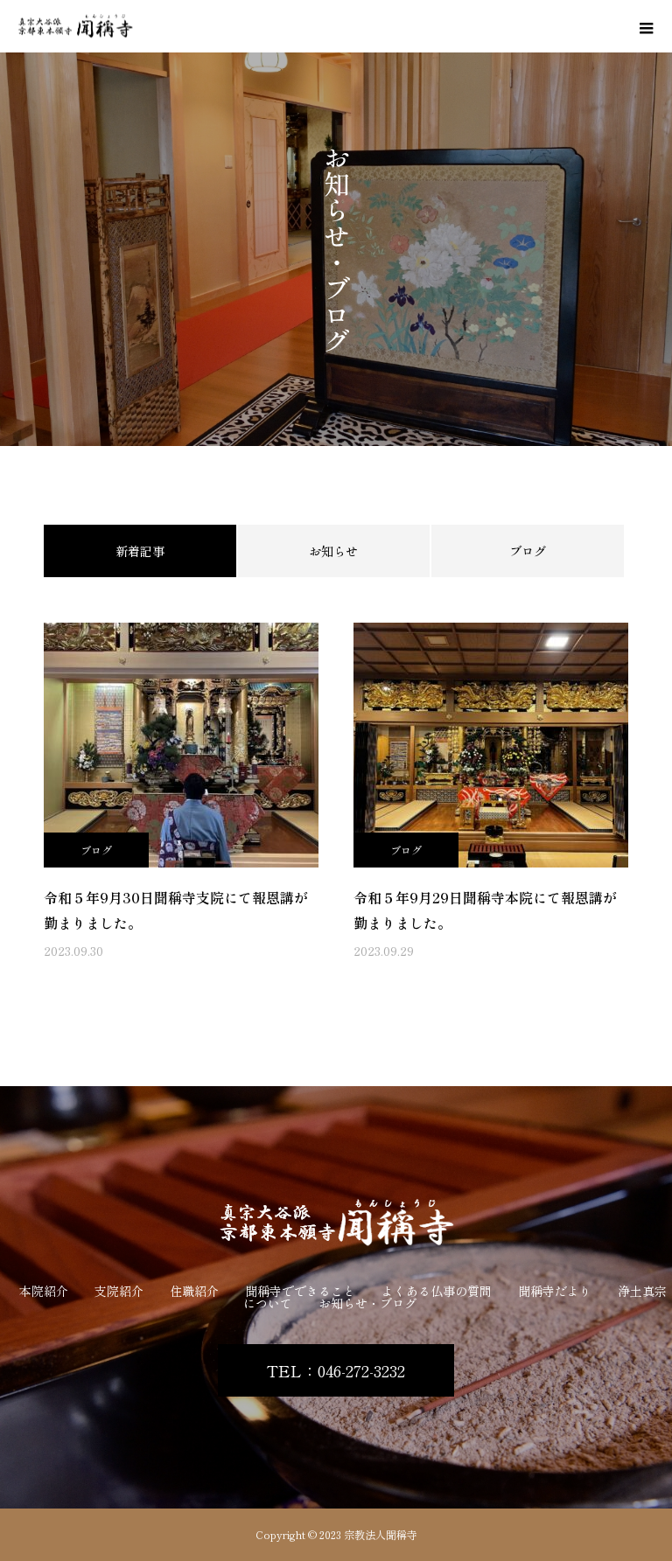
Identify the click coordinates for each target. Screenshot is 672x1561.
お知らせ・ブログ (367, 1303)
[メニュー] (646, 26)
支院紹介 (119, 1291)
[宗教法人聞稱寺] (336, 1224)
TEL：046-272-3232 (336, 1370)
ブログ (527, 551)
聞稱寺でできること (300, 1291)
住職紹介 (194, 1291)
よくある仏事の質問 (437, 1291)
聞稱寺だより (555, 1291)
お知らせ (333, 551)
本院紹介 (43, 1291)
